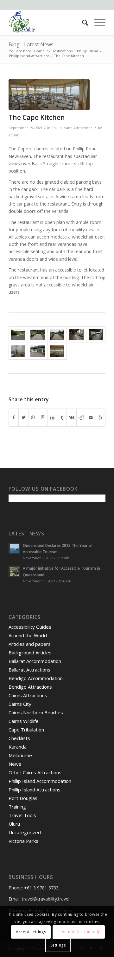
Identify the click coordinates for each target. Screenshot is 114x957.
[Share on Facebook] (13, 417)
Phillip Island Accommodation (40, 781)
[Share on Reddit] (81, 417)
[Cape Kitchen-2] (37, 334)
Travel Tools (22, 815)
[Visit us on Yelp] (100, 417)
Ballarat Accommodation (35, 661)
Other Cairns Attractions (35, 772)
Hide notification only (79, 931)
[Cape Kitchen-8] (49, 94)
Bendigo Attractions (30, 687)
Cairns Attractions (28, 695)
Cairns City (20, 704)
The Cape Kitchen (37, 117)
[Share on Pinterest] (42, 417)
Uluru (14, 824)
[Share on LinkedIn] (52, 417)
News (15, 764)
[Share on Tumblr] (61, 417)
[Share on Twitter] (23, 417)
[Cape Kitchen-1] (18, 334)
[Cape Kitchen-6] (18, 351)
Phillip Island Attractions (71, 127)
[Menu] (96, 22)
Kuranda (18, 747)
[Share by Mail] (90, 417)
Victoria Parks (23, 841)
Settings (58, 945)
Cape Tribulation (26, 729)
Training (17, 806)
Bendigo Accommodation (36, 678)
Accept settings (31, 931)
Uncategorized (25, 832)
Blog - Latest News (31, 44)
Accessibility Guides (30, 627)
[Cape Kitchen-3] (56, 334)
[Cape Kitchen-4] (76, 334)
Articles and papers (30, 644)
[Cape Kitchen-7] (37, 351)
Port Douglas (23, 798)
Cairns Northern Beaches (36, 712)
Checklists (19, 738)
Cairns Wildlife (24, 721)
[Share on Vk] (71, 417)
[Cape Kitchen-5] (95, 334)
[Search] (82, 22)
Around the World (28, 635)
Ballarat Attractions (29, 669)
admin (14, 135)
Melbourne (20, 755)
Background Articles (30, 652)
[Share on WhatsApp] (33, 417)
